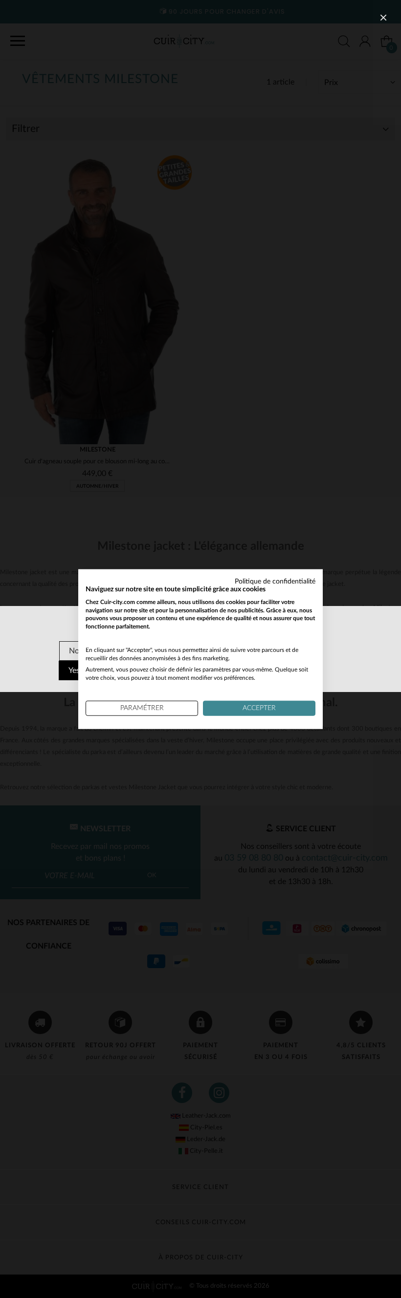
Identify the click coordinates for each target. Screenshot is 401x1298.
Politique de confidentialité (275, 581)
